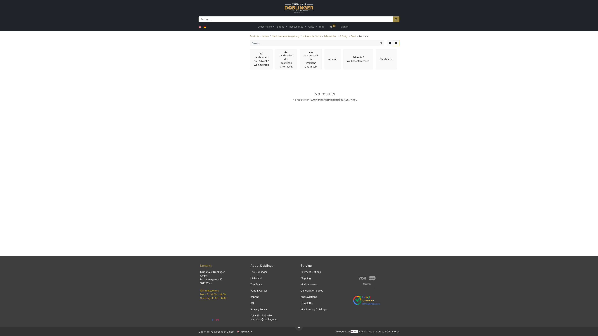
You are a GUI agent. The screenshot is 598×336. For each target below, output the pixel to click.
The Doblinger (258, 271)
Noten (265, 36)
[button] (299, 327)
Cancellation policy (312, 290)
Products (254, 36)
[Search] (381, 43)
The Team (256, 284)
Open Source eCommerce (384, 331)
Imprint (254, 296)
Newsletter (307, 303)
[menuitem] (322, 26)
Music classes (309, 284)
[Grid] (390, 43)
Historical (256, 278)
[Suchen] (396, 19)
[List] (396, 43)
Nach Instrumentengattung (285, 36)
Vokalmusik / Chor (312, 36)
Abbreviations (309, 296)
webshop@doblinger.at (264, 319)
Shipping (306, 278)
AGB (252, 303)
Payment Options (311, 271)
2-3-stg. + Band (348, 36)
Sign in (344, 26)
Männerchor (330, 36)
